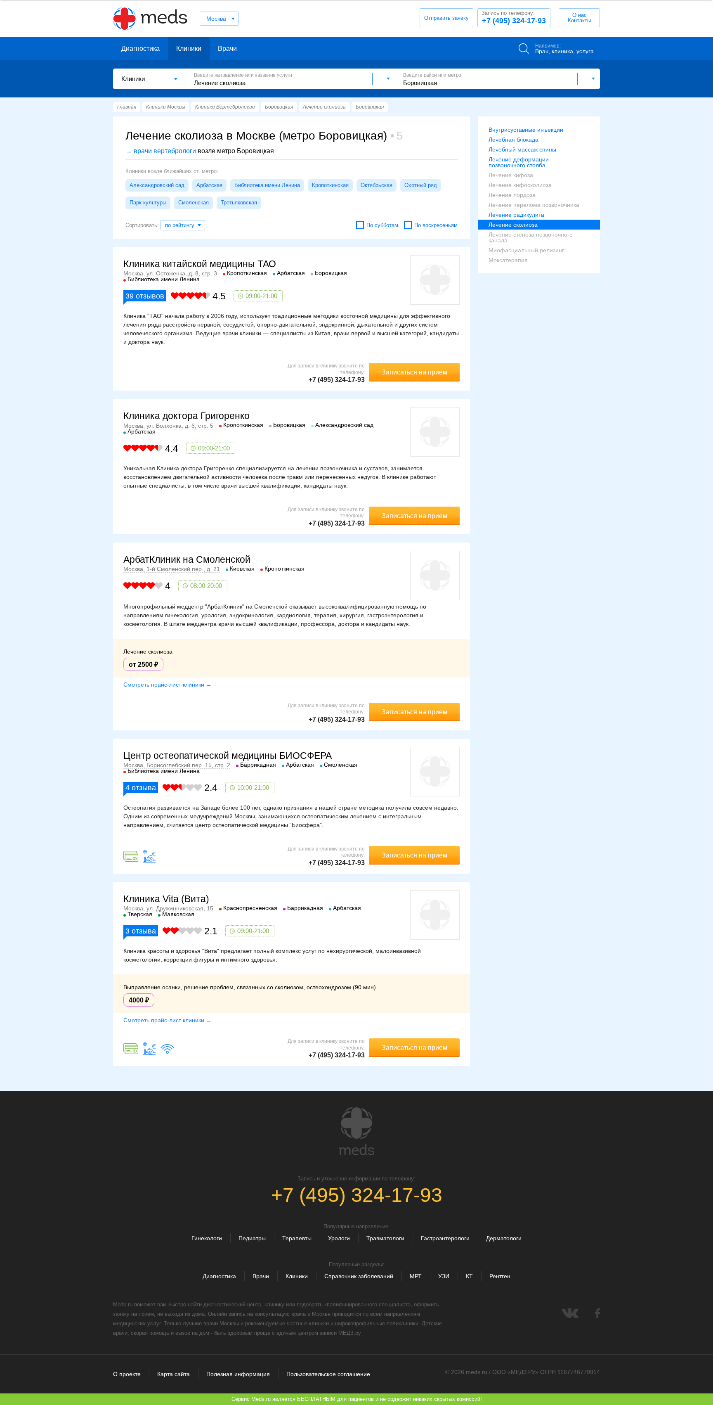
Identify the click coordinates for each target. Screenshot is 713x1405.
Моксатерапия (508, 260)
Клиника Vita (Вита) (166, 898)
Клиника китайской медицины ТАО (199, 263)
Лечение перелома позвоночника (534, 204)
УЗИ (443, 1276)
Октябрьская (376, 185)
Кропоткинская (330, 185)
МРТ (416, 1276)
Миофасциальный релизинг (526, 250)
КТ (469, 1276)
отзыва (140, 788)
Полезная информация (238, 1374)
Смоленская (193, 202)
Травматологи (385, 1238)
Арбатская (209, 185)
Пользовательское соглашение (328, 1374)
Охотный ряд (420, 185)
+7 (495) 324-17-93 (514, 17)
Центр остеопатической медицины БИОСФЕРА (227, 755)
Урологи (339, 1238)
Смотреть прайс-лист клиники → (167, 684)
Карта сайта (173, 1374)
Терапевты (297, 1238)
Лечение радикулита (516, 214)
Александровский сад (157, 185)
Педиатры (252, 1238)
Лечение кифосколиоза (520, 185)
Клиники (188, 48)
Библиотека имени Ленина (267, 185)
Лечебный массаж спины (522, 149)
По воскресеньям (436, 225)
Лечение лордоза (512, 195)
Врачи (227, 48)
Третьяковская (239, 202)
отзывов (144, 296)
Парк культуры (148, 202)
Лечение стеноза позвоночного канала (531, 237)
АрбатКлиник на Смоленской (186, 559)
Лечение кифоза (511, 175)
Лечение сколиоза (513, 224)
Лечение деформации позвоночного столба (519, 162)
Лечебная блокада (513, 139)
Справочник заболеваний (358, 1276)
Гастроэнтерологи (445, 1238)
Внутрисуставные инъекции (526, 129)
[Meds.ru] (356, 1131)
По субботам (382, 225)
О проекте (127, 1374)
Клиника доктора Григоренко (186, 415)
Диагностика (140, 48)
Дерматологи (504, 1238)
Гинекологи (206, 1238)
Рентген (499, 1276)
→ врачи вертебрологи (160, 150)
